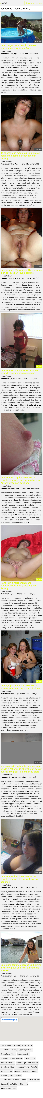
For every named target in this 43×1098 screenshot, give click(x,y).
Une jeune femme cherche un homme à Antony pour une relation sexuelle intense (21, 968)
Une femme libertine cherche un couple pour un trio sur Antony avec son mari (20, 879)
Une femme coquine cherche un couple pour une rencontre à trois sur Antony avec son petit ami (21, 480)
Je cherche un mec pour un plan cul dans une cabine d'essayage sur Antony (20, 156)
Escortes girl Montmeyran (11, 1075)
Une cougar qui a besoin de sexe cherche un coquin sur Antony (18, 46)
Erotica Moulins (34, 1080)
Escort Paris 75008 (8, 1054)
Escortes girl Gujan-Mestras (12, 1058)
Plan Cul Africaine (8, 1063)
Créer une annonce (34, 3)
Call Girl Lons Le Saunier (10, 1045)
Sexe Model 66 (6, 1071)
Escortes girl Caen (8, 1067)
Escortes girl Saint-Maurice (27, 1063)
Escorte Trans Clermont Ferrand (13, 1080)
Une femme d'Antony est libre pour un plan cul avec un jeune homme (21, 271)
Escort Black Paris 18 (9, 1050)
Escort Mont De (23, 1054)
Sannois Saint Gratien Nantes (25, 1071)
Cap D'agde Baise (26, 1050)
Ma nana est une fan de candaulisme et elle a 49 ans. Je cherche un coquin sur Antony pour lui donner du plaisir (21, 769)
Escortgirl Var (29, 1058)
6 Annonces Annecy (8, 1088)
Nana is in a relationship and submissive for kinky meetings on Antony (19, 585)
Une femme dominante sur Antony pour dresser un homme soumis (19, 371)
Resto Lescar (27, 1045)
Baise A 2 (4, 1084)
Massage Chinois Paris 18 (27, 1067)
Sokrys (3, 3)
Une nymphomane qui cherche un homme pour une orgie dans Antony (20, 686)
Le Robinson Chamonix (19, 1084)
